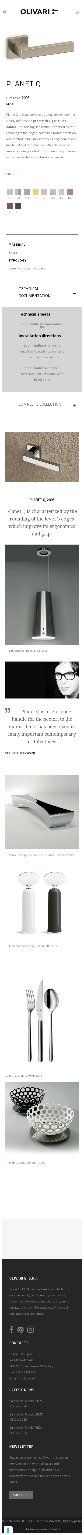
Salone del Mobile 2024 (26, 1427)
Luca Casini (13, 97)
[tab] (42, 293)
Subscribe (21, 1495)
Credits (55, 1529)
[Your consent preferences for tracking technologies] (8, 1530)
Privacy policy (72, 1521)
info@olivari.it (27, 1378)
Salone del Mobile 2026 (26, 1400)
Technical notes (36, 1529)
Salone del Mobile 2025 (26, 1414)
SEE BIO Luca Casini (20, 752)
